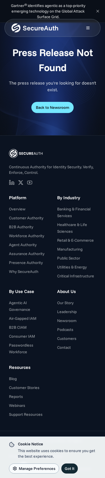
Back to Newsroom (52, 107)
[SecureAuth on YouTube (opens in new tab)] (29, 182)
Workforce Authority (26, 235)
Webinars (17, 405)
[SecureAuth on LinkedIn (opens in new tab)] (12, 182)
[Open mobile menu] (88, 27)
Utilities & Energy (72, 267)
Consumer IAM (22, 336)
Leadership (67, 311)
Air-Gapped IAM (22, 318)
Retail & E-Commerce (75, 240)
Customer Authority (26, 217)
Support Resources (26, 414)
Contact (64, 347)
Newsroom (66, 320)
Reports (16, 396)
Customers (66, 338)
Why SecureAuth (23, 271)
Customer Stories (24, 387)
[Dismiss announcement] (98, 11)
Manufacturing (70, 249)
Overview (17, 209)
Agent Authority (23, 244)
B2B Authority (21, 226)
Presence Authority (26, 262)
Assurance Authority (27, 253)
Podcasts (65, 329)
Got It (69, 468)
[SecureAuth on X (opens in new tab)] (21, 182)
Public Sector (68, 258)
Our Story (65, 302)
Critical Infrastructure (75, 275)
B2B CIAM (18, 327)
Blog (13, 378)
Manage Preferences (37, 468)
